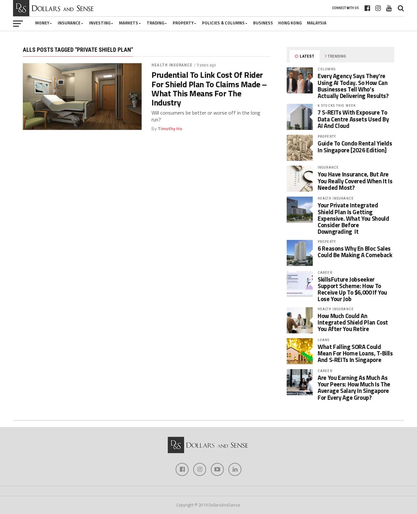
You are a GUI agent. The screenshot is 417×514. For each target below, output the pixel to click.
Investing (99, 23)
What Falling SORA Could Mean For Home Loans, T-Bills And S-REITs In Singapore (355, 353)
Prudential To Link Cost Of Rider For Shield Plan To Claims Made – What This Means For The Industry (209, 88)
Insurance (69, 23)
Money (42, 23)
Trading (155, 23)
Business (263, 23)
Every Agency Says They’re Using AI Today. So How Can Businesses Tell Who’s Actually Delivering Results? (353, 85)
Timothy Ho (170, 128)
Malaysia (316, 23)
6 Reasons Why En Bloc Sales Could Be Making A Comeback (355, 251)
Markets (128, 23)
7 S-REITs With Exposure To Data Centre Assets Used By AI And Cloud (353, 119)
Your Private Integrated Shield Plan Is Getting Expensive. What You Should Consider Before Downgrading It (353, 218)
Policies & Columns (223, 23)
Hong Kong (290, 23)
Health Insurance (172, 65)
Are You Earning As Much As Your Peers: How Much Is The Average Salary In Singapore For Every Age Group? (354, 387)
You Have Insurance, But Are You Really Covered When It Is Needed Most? (355, 181)
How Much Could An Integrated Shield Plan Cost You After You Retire (353, 322)
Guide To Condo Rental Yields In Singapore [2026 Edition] (355, 146)
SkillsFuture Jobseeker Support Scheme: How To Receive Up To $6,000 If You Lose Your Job (352, 289)
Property (183, 23)
